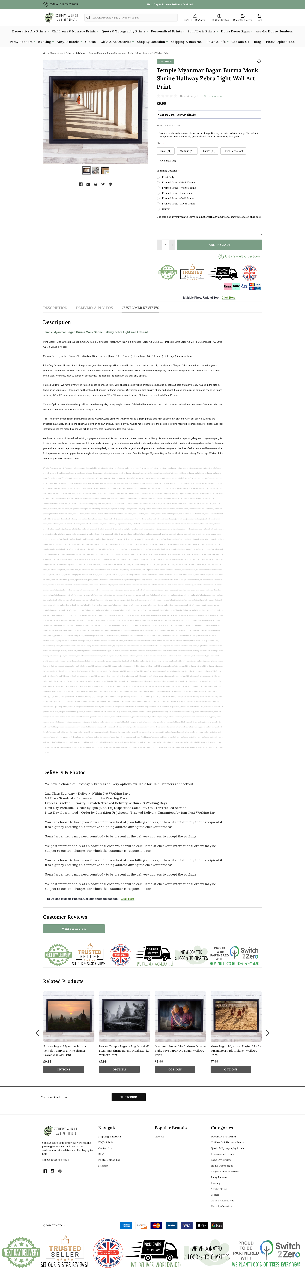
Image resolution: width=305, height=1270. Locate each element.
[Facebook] (81, 184)
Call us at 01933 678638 (55, 1159)
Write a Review (213, 96)
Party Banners (21, 42)
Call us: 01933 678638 (64, 4)
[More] (48, 31)
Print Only (168, 177)
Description (55, 307)
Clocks (90, 42)
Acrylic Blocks (68, 42)
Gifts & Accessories (116, 42)
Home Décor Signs (235, 31)
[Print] (95, 184)
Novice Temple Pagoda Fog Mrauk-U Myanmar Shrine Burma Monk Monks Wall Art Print (124, 1051)
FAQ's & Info (216, 42)
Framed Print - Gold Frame (178, 198)
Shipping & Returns (186, 42)
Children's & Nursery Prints (74, 31)
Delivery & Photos (94, 307)
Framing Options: (168, 170)
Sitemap (103, 1165)
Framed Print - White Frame (179, 187)
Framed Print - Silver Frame (178, 203)
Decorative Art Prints (29, 31)
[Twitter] (103, 184)
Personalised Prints (166, 31)
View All (159, 1136)
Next (267, 1033)
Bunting (44, 42)
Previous (37, 1033)
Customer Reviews (140, 307)
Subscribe (128, 1097)
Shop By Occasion (151, 42)
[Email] (88, 184)
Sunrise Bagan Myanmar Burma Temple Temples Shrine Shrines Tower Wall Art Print (64, 1051)
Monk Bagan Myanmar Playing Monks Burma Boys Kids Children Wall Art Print (236, 1051)
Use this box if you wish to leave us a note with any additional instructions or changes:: (209, 216)
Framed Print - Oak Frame (177, 193)
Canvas (166, 208)
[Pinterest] (110, 184)
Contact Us (240, 42)
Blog (257, 42)
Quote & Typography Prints (123, 31)
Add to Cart (219, 245)
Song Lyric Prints (201, 31)
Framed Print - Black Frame (178, 182)
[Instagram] (52, 1171)
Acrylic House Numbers (274, 31)
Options (63, 1069)
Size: (161, 143)
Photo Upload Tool (280, 42)
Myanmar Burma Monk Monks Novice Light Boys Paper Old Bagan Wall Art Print (180, 1051)
